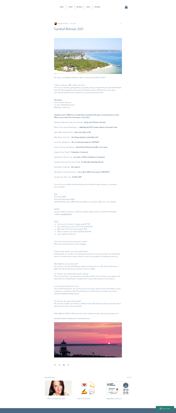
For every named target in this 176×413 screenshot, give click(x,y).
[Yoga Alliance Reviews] (117, 388)
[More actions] (121, 23)
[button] (126, 7)
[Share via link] (68, 365)
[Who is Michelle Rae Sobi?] (58, 388)
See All (129, 377)
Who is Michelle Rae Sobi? (56, 398)
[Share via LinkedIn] (64, 365)
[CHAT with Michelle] (88, 388)
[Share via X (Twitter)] (59, 365)
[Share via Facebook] (55, 365)
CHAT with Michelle (83, 398)
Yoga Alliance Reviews (114, 398)
